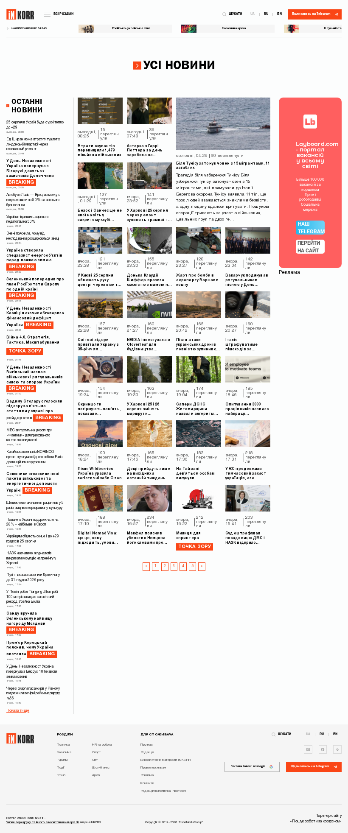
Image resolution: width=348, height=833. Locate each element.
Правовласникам (153, 767)
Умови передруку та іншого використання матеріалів (42, 822)
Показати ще (17, 711)
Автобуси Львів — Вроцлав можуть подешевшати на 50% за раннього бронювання (33, 200)
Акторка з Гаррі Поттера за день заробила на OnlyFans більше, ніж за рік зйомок (148, 151)
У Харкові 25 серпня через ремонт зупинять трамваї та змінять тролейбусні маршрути (149, 216)
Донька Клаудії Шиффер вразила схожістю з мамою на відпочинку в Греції (149, 281)
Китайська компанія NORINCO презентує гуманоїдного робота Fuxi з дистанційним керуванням (35, 457)
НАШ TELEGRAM (311, 228)
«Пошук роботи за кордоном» (316, 821)
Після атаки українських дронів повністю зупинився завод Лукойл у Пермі (198, 345)
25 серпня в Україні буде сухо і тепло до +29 (35, 125)
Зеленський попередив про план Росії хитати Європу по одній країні (35, 288)
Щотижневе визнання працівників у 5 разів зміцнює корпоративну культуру (35, 505)
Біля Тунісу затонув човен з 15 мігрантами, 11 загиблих (223, 166)
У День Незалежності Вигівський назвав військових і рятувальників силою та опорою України (34, 378)
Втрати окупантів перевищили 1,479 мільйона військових (99, 151)
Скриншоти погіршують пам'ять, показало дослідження (99, 409)
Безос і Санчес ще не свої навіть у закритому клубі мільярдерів (100, 216)
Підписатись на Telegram (310, 766)
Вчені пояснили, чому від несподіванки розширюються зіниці (32, 236)
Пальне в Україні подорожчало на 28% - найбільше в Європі (32, 522)
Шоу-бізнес (100, 767)
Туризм (62, 760)
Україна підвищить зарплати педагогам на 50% (27, 219)
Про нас (146, 744)
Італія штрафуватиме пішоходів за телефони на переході (241, 345)
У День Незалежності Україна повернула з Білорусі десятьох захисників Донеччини (30, 171)
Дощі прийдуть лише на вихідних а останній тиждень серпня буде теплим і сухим (149, 474)
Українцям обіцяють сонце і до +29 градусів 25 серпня (32, 539)
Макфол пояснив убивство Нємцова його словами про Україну (146, 538)
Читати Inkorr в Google (248, 766)
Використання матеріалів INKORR (165, 760)
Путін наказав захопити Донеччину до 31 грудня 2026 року (33, 577)
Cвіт (95, 760)
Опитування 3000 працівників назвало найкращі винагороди (247, 409)
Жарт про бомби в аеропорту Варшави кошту (197, 280)
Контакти (147, 783)
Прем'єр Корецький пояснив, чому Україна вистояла (30, 648)
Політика (63, 744)
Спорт (96, 752)
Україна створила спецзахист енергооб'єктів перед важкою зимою (34, 259)
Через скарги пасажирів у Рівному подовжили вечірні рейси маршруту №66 (33, 693)
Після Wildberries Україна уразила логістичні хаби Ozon (100, 473)
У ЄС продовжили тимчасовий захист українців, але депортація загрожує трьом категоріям (247, 474)
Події (61, 767)
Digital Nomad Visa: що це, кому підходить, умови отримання (98, 538)
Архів (96, 775)
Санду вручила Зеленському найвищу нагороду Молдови (29, 622)
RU (266, 14)
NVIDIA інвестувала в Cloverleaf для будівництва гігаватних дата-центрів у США (148, 345)
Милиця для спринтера (188, 536)
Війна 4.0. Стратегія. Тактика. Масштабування (32, 344)
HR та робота (102, 744)
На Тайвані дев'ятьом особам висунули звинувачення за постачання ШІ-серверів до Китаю (196, 474)
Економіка (64, 752)
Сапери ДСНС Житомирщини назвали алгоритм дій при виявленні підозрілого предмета (195, 409)
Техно (61, 775)
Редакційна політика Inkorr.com (163, 791)
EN (279, 14)
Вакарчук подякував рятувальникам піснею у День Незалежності (246, 281)
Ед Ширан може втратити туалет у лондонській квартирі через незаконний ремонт (33, 144)
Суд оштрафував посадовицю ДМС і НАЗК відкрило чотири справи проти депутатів (245, 538)
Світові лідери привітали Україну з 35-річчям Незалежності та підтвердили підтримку (98, 345)
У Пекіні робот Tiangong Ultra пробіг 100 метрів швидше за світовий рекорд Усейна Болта (32, 597)
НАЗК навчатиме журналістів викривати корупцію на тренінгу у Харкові (31, 558)
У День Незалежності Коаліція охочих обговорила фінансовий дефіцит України (35, 317)
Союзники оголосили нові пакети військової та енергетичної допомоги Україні (32, 482)
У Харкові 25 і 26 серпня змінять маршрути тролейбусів (143, 409)
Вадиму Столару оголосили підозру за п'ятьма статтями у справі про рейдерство (34, 410)
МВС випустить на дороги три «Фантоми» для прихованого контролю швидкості (29, 435)
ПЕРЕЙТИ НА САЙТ (308, 247)
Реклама (147, 775)
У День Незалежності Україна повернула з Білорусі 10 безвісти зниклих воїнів (31, 671)
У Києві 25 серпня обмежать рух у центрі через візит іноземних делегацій (99, 281)
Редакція (147, 752)
